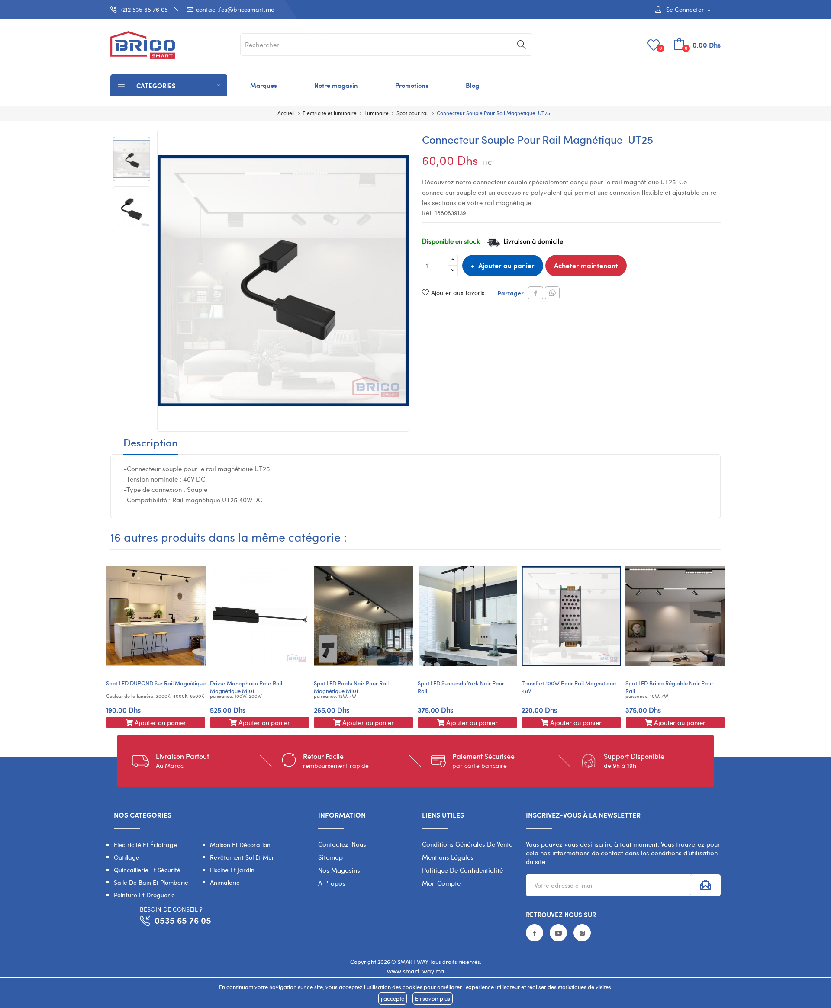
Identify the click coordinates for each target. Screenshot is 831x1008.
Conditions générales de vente (467, 844)
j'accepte (392, 998)
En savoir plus (432, 998)
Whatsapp (552, 292)
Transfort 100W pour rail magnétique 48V (569, 687)
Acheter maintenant (586, 265)
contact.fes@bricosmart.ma (235, 9)
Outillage (126, 857)
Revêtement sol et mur (242, 857)
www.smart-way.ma (415, 971)
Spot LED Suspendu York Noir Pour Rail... (461, 687)
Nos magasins (339, 870)
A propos (331, 883)
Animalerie (225, 882)
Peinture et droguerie (144, 895)
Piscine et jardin (232, 870)
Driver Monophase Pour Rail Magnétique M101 (246, 687)
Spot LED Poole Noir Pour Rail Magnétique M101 (351, 687)
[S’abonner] (705, 885)
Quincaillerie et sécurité (147, 870)
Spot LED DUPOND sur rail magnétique (156, 683)
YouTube (558, 932)
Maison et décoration (240, 845)
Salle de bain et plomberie (151, 882)
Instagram (582, 932)
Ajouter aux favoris (457, 293)
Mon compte (441, 883)
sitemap (330, 857)
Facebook (534, 932)
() (660, 48)
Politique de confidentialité (462, 870)
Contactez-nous (342, 844)
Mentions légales (447, 857)
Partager (535, 292)
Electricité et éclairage (145, 845)
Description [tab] (150, 443)
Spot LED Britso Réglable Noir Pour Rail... (669, 687)
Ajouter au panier (506, 265)
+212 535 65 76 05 (143, 9)
